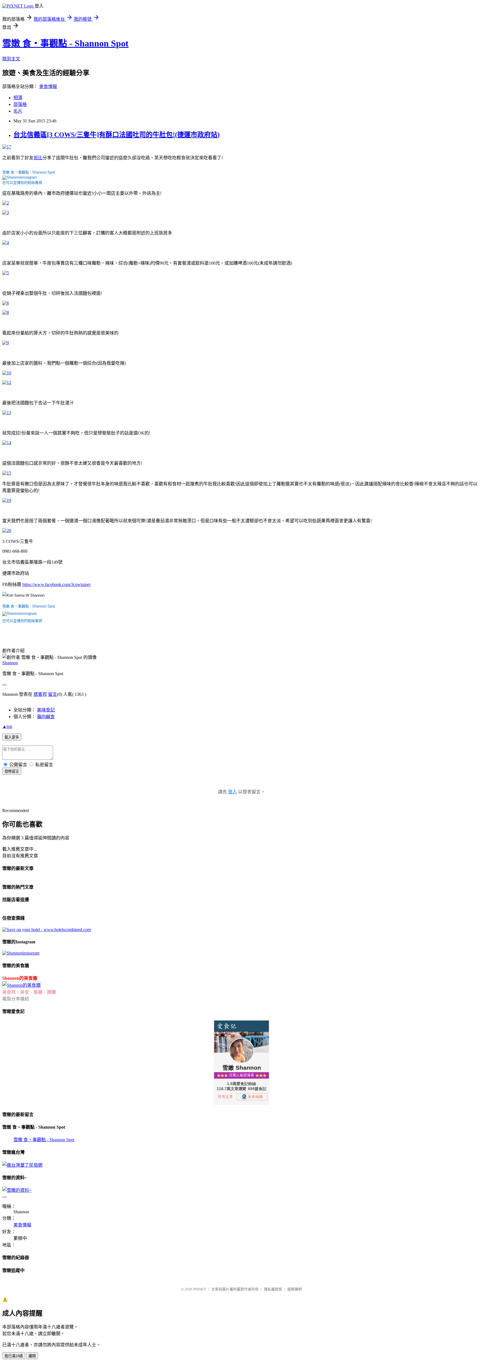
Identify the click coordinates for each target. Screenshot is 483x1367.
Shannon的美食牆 (19, 978)
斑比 (38, 157)
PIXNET (199, 1289)
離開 (32, 1356)
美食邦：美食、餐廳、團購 (29, 992)
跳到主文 (11, 58)
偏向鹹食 (46, 716)
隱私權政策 (273, 1289)
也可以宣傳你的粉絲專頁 (22, 183)
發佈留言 (11, 771)
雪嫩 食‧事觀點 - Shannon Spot (65, 43)
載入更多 (11, 737)
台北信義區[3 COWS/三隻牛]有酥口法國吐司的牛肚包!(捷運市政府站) (116, 134)
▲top (7, 726)
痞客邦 (40, 694)
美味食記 (46, 710)
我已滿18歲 (13, 1356)
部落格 (20, 104)
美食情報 (48, 86)
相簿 (17, 97)
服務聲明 (294, 1289)
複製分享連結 (15, 998)
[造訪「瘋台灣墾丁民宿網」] (22, 1165)
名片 (17, 111)
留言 (52, 694)
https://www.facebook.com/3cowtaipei (56, 584)
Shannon (10, 662)
